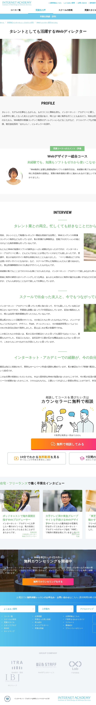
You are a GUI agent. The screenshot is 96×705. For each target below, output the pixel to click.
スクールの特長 (66, 10)
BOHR (6, 628)
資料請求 (93, 3)
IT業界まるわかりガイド (75, 619)
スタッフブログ (10, 625)
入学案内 (46, 609)
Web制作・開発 (17, 672)
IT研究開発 (75, 673)
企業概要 (38, 616)
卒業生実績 (39, 628)
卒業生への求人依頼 (42, 619)
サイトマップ (9, 631)
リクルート (70, 622)
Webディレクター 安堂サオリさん (47, 22)
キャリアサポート (42, 625)
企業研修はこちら (56, 3)
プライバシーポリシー (74, 628)
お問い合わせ (82, 3)
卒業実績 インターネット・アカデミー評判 (20, 22)
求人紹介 (38, 622)
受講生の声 (41, 10)
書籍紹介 (69, 625)
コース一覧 (16, 10)
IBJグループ (12, 685)
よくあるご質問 (69, 3)
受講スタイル (9, 622)
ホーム (2, 22)
